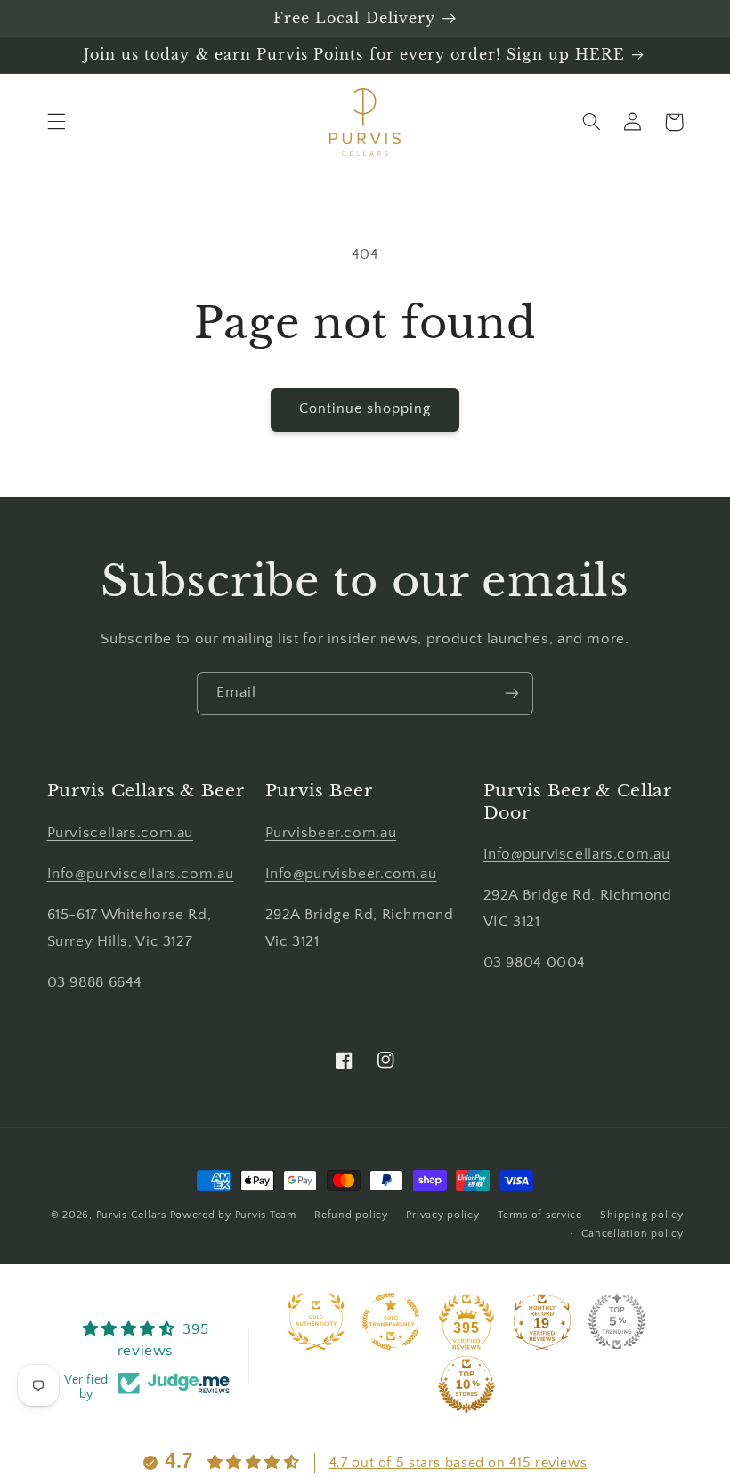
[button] (56, 121)
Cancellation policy (632, 1233)
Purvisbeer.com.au (331, 833)
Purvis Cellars (131, 1215)
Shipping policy (641, 1215)
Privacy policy (442, 1215)
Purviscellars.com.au (120, 833)
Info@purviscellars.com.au (140, 874)
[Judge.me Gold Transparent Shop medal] (390, 1321)
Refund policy (351, 1215)
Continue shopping (365, 408)
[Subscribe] (511, 693)
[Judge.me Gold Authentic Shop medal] (316, 1321)
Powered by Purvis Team (233, 1215)
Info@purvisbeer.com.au (351, 874)
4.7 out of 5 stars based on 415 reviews (458, 1463)
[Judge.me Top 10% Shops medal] (466, 1384)
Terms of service (540, 1215)
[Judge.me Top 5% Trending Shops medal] (616, 1321)
